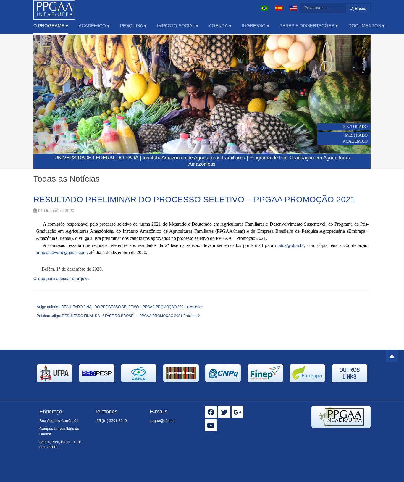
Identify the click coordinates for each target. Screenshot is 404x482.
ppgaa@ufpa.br (162, 420)
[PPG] (54, 8)
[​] (211, 412)
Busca (360, 8)
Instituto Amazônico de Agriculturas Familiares (194, 158)
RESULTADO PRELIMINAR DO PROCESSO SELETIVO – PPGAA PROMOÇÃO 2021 (194, 199)
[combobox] (319, 7)
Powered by (344, 435)
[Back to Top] (392, 356)
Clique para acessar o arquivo (61, 278)
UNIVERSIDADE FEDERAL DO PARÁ (96, 158)
